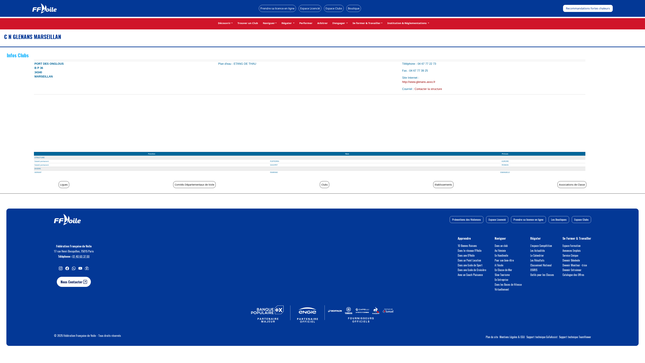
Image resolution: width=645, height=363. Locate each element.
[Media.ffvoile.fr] (87, 268)
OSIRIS (533, 270)
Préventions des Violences (466, 219)
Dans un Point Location (469, 260)
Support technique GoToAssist (541, 337)
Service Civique (570, 255)
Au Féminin (500, 251)
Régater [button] (287, 23)
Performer (305, 23)
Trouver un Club (248, 23)
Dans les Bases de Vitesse (508, 285)
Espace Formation (571, 246)
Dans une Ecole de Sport (470, 265)
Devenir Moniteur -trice (575, 265)
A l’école (499, 265)
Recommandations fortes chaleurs (588, 8)
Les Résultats (537, 260)
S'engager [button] (339, 23)
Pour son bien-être (504, 260)
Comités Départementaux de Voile (194, 184)
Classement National (541, 265)
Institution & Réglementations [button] (407, 23)
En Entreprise (501, 280)
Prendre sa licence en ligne (277, 8)
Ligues (64, 184)
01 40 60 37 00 (81, 256)
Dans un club (501, 246)
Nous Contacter (72, 281)
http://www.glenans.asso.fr (418, 82)
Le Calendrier (537, 255)
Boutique (353, 8)
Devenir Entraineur (572, 270)
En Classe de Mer (503, 270)
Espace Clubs (334, 8)
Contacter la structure (428, 89)
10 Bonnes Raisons (467, 246)
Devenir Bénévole (571, 260)
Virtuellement (502, 289)
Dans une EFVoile (466, 255)
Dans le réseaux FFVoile (469, 251)
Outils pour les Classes (542, 275)
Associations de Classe (572, 184)
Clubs (324, 184)
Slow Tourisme (502, 275)
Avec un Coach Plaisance (470, 275)
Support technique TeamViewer (575, 337)
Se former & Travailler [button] (366, 23)
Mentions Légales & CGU (512, 337)
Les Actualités (537, 251)
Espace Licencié (310, 8)
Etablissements (443, 184)
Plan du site (492, 337)
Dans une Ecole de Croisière (472, 270)
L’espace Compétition (541, 246)
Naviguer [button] (269, 23)
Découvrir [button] (224, 23)
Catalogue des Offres (573, 275)
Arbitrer (322, 23)
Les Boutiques (559, 219)
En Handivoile (501, 255)
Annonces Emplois (572, 251)
